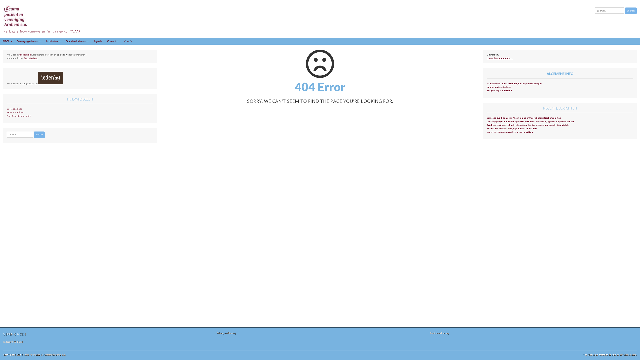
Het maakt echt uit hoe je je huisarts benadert (512, 128)
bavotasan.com (628, 354)
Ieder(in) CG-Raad (13, 341)
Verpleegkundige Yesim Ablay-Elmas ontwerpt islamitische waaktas (524, 117)
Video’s (128, 41)
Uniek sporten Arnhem (499, 87)
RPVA (5, 41)
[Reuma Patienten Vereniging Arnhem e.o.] (16, 14)
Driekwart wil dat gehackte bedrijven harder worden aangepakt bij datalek (528, 125)
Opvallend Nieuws (76, 41)
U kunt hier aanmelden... (500, 58)
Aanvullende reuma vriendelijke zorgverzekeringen (514, 83)
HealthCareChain (15, 112)
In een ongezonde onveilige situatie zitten (510, 132)
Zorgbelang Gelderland (499, 90)
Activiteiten (52, 41)
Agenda (98, 41)
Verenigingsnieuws (27, 41)
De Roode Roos (14, 109)
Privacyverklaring (226, 333)
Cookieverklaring (439, 333)
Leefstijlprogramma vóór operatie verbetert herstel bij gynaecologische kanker (530, 121)
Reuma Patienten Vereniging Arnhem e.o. (44, 354)
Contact (111, 41)
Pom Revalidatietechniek (19, 116)
